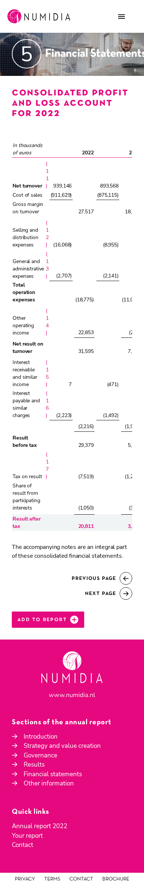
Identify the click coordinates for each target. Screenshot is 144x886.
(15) (47, 373)
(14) (47, 321)
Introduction (41, 736)
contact (81, 879)
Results (34, 764)
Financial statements (53, 774)
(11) (47, 174)
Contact (22, 845)
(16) (47, 404)
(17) (47, 465)
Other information (49, 783)
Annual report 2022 (39, 826)
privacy (25, 879)
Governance (40, 755)
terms (52, 879)
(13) (47, 265)
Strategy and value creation (62, 746)
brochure (115, 879)
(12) (47, 233)
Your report (27, 835)
